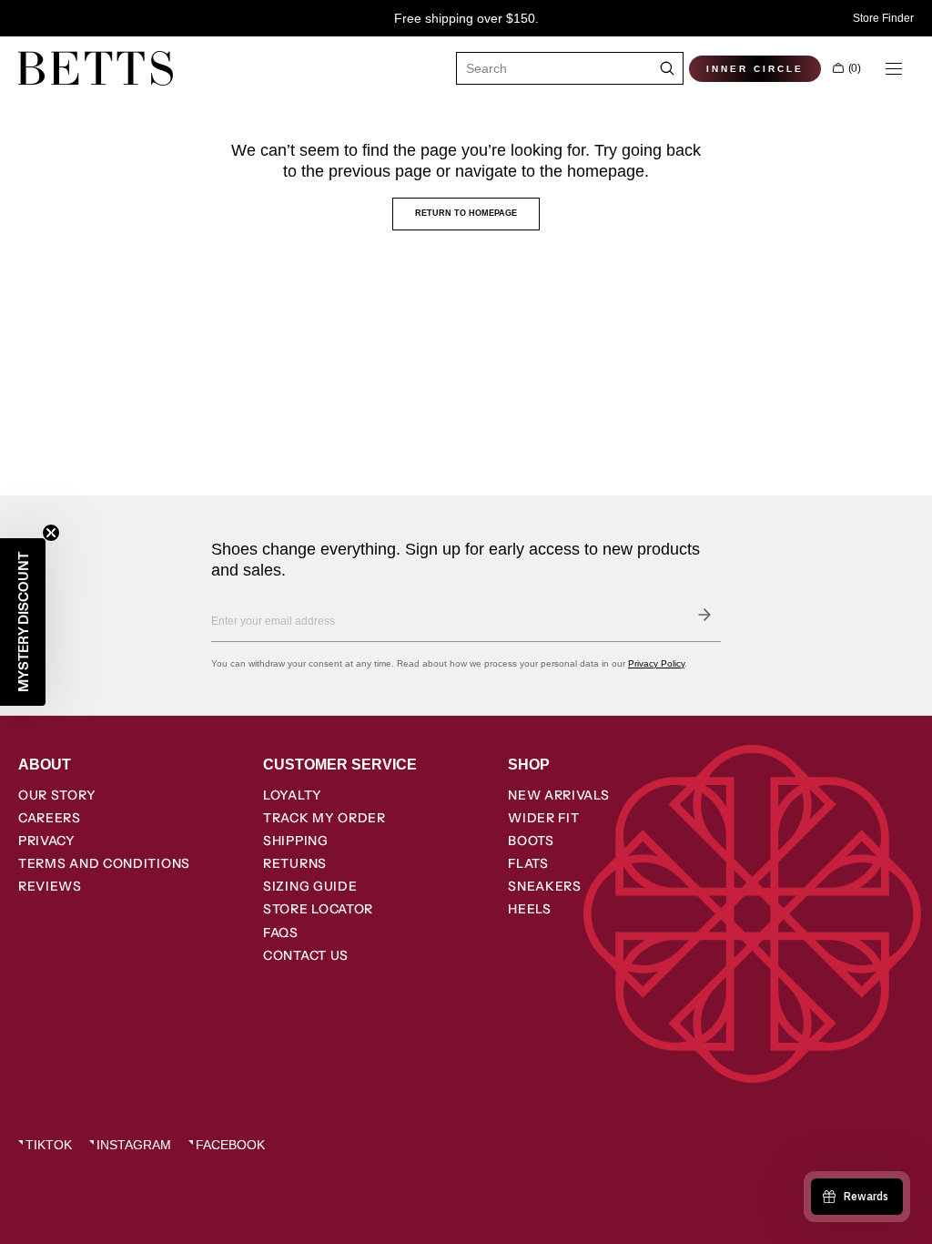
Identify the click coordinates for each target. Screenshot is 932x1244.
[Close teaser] (51, 533)
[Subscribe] (704, 614)
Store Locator (318, 909)
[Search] (668, 68)
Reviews (50, 886)
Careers (49, 818)
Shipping (296, 840)
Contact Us (306, 955)
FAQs (281, 932)
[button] (846, 68)
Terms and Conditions (104, 863)
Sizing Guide (310, 886)
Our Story (57, 795)
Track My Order (324, 818)
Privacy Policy (656, 663)
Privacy (47, 840)
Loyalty (292, 795)
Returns (295, 863)
